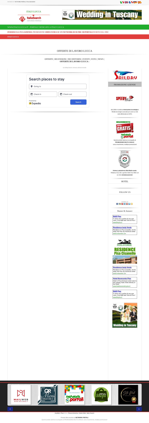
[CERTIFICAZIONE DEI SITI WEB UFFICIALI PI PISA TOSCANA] (128, 395)
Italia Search (90, 413)
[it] (122, 2)
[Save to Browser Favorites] (132, 204)
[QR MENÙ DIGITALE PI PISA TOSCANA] (47, 395)
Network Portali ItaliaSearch (25, 1)
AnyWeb (57, 413)
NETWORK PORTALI (82, 417)
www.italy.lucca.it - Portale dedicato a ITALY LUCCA (35, 27)
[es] (139, 2)
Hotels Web (82, 413)
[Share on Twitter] (129, 204)
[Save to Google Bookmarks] (120, 204)
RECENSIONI (60, 59)
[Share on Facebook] (117, 204)
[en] (126, 2)
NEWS (100, 59)
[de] (135, 2)
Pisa (62, 413)
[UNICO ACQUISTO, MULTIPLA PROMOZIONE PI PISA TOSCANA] (74, 395)
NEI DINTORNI (74, 59)
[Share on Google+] (122, 204)
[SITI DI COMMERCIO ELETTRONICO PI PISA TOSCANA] (101, 395)
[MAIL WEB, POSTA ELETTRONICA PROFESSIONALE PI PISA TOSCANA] (21, 395)
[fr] (131, 2)
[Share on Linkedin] (124, 204)
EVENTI (86, 59)
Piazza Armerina (73, 413)
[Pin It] (127, 204)
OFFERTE (49, 59)
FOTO (93, 59)
